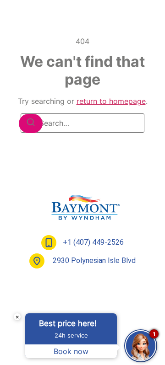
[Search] (31, 123)
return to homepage (111, 101)
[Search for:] (82, 123)
